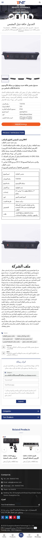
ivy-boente (12, 489)
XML (2, 528)
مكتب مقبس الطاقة (9, 336)
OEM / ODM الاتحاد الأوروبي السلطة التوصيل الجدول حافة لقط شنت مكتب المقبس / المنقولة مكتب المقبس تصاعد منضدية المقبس (31, 457)
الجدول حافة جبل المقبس (25, 27)
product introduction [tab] (13, 133)
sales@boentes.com (15, 482)
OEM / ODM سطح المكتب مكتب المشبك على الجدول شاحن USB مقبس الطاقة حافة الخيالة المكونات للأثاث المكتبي (10, 457)
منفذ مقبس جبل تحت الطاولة (23, 339)
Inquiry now (20, 124)
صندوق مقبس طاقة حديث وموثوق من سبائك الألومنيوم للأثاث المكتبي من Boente (21, 375)
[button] (38, 450)
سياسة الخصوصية (10, 528)
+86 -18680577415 (12, 479)
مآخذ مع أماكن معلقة (23, 336)
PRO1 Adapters (16, 530)
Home (14, 27)
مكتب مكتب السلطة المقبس (11, 342)
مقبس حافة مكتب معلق (29, 342)
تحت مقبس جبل (7, 339)
